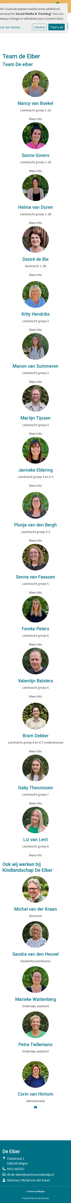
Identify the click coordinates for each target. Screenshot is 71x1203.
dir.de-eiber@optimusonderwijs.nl (30, 1174)
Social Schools (42, 1198)
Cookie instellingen (35, 1191)
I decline (39, 27)
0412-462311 (16, 1168)
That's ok (56, 27)
